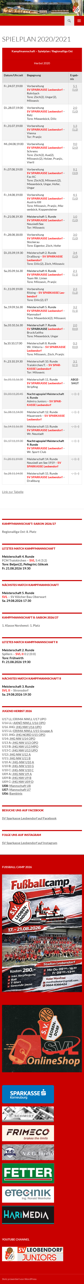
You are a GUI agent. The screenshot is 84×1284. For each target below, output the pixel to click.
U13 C (6, 750)
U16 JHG (8, 727)
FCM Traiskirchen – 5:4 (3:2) (24, 560)
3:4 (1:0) (75, 254)
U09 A (6, 774)
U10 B (6, 766)
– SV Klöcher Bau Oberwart (24, 597)
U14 (5, 738)
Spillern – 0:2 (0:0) (19, 654)
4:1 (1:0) (75, 196)
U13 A (6, 742)
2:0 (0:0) (75, 327)
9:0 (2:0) (75, 145)
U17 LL (7, 719)
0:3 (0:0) (75, 345)
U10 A (6, 762)
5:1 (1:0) (75, 87)
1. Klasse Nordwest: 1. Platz (21, 625)
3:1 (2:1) (75, 363)
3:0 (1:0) (75, 236)
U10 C (6, 770)
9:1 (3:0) (75, 171)
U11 (5, 758)
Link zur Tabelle (12, 492)
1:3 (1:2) (75, 127)
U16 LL (7, 723)
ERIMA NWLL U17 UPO (29, 719)
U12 (5, 754)
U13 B (6, 746)
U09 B (6, 778)
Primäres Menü (79, 21)
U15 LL (7, 731)
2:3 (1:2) (75, 290)
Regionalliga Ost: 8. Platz (19, 531)
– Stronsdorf (15, 690)
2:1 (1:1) (75, 272)
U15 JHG (8, 734)
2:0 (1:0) (75, 109)
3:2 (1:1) (75, 308)
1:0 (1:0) (75, 218)
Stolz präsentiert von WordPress (19, 1279)
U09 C (6, 781)
